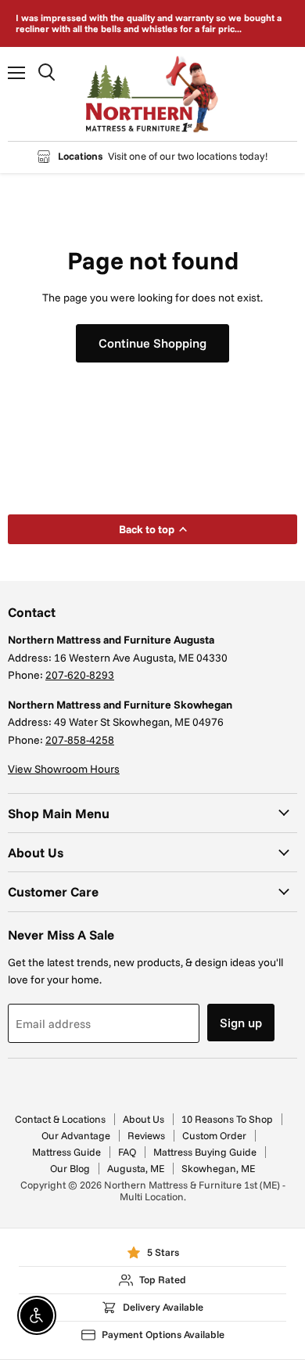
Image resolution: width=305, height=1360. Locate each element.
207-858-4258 (79, 740)
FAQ (127, 1151)
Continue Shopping (152, 343)
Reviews (146, 1135)
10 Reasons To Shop (227, 1119)
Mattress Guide (66, 1151)
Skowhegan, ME (218, 1168)
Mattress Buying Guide (205, 1151)
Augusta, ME (135, 1168)
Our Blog (70, 1168)
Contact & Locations (60, 1119)
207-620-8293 (79, 675)
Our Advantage (75, 1135)
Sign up (241, 1022)
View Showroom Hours (64, 769)
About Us (143, 1119)
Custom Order (214, 1135)
